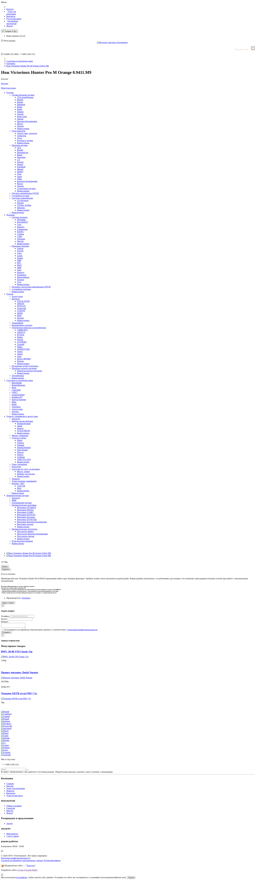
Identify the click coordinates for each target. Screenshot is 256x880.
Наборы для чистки (26, 474)
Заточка (15, 411)
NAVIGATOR (23, 301)
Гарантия (10, 808)
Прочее (20, 126)
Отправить (6, 632)
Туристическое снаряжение (24, 481)
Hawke (20, 339)
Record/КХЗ (22, 222)
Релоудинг (16, 467)
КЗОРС (20, 232)
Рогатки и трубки (25, 140)
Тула (19, 282)
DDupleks (21, 220)
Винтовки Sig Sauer (26, 517)
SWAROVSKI (23, 349)
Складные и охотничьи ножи (19, 61)
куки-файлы (21, 877)
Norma (20, 258)
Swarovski (21, 308)
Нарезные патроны (20, 246)
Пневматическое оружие (17, 495)
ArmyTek (21, 486)
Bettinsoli (21, 104)
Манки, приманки (20, 435)
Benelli (20, 100)
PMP (19, 260)
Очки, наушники (19, 464)
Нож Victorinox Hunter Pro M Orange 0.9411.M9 (27, 66)
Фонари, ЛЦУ (18, 483)
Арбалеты (21, 136)
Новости (10, 791)
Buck (14, 387)
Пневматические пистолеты (24, 529)
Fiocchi (20, 251)
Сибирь (20, 234)
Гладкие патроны (19, 217)
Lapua (19, 256)
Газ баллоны (22, 200)
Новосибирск (23, 277)
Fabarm (20, 112)
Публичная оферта (52, 860)
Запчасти (16, 419)
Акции (9, 823)
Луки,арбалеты (18, 131)
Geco (19, 253)
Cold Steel (16, 390)
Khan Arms (22, 116)
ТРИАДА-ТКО (24, 459)
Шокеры (21, 208)
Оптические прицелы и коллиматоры (29, 327)
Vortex (20, 351)
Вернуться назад (8, 88)
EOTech (20, 335)
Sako (19, 270)
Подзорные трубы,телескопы (25, 366)
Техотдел (31, 865)
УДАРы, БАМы (24, 205)
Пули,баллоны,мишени (22, 541)
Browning (21, 157)
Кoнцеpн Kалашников (27, 181)
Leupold (20, 344)
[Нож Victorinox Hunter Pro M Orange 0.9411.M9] (28, 553)
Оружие (10, 92)
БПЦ (19, 315)
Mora (14, 402)
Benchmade (17, 383)
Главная (10, 783)
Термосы (16, 479)
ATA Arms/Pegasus (25, 97)
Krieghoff (21, 167)
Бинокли (16, 299)
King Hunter (22, 450)
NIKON (20, 303)
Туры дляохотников (11, 12)
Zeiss (19, 356)
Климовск (21, 275)
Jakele (19, 426)
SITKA (20, 455)
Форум (9, 26)
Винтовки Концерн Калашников (32, 522)
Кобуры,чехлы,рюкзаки (22, 421)
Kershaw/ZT (17, 397)
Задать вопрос (8, 603)
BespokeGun (22, 152)
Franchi (20, 114)
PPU (19, 263)
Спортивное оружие (26, 188)
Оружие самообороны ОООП (25, 193)
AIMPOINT (22, 330)
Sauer (19, 176)
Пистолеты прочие (25, 536)
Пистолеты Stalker (25, 531)
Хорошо (131, 878)
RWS (19, 265)
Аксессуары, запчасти (27, 133)
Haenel (20, 164)
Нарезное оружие (20, 145)
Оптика (9, 294)
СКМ (19, 236)
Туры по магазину (14, 795)
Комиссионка (23, 128)
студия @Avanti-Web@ (27, 870)
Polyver (20, 452)
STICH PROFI (23, 431)
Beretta (20, 102)
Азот (19, 224)
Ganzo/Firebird (18, 395)
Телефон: (5, 616)
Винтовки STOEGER (27, 519)
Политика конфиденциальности (15, 858)
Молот (20, 124)
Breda (19, 109)
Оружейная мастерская (12, 22)
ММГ (14, 500)
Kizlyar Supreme (19, 399)
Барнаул (20, 227)
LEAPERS (22, 342)
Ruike (14, 404)
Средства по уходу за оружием (26, 469)
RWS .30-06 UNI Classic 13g (16, 651)
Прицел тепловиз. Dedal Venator (19, 672)
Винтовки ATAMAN (26, 507)
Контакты (10, 16)
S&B (19, 268)
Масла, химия (23, 471)
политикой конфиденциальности (83, 630)
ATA (19, 148)
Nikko (19, 347)
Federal (20, 248)
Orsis (19, 174)
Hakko (20, 337)
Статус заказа (12, 836)
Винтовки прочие (25, 524)
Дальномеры (17, 323)
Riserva (20, 428)
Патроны (10, 215)
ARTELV (21, 332)
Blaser (19, 107)
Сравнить (6, 569)
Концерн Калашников (27, 121)
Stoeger (20, 119)
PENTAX (21, 306)
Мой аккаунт (12, 834)
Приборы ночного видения (24, 368)
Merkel (20, 172)
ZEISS (20, 313)
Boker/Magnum (18, 385)
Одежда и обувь (19, 438)
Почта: (4, 619)
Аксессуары (17, 296)
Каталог (4, 83)
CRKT (15, 392)
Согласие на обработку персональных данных (22, 860)
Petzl (19, 488)
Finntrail (20, 445)
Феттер (20, 241)
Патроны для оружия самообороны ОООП (31, 287)
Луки (19, 138)
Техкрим (21, 239)
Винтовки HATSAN (26, 515)
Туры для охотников (15, 788)
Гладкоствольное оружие (23, 95)
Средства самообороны (22, 198)
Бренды (9, 811)
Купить (5, 567)
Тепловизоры (18, 375)
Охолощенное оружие (22, 503)
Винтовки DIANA (25, 510)
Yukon (20, 354)
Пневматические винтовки (24, 505)
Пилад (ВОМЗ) (24, 359)
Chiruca (20, 443)
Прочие (20, 279)
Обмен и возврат (14, 806)
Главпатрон (22, 229)
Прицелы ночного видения (29, 371)
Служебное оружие (20, 196)
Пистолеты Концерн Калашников (32, 534)
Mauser (20, 169)
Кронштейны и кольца (22, 325)
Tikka (19, 179)
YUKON (21, 311)
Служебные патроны (21, 289)
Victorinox (10, 63)
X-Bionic (21, 457)
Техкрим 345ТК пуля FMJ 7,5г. (19, 693)
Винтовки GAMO (25, 512)
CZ (18, 160)
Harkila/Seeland (24, 423)
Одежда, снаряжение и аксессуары (22, 416)
